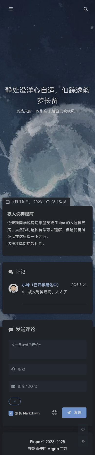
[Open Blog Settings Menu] (83, 441)
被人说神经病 (20, 213)
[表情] (54, 413)
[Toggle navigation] (85, 9)
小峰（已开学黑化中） (41, 285)
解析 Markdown (27, 413)
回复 (80, 296)
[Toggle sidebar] (10, 9)
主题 (58, 449)
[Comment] (83, 429)
